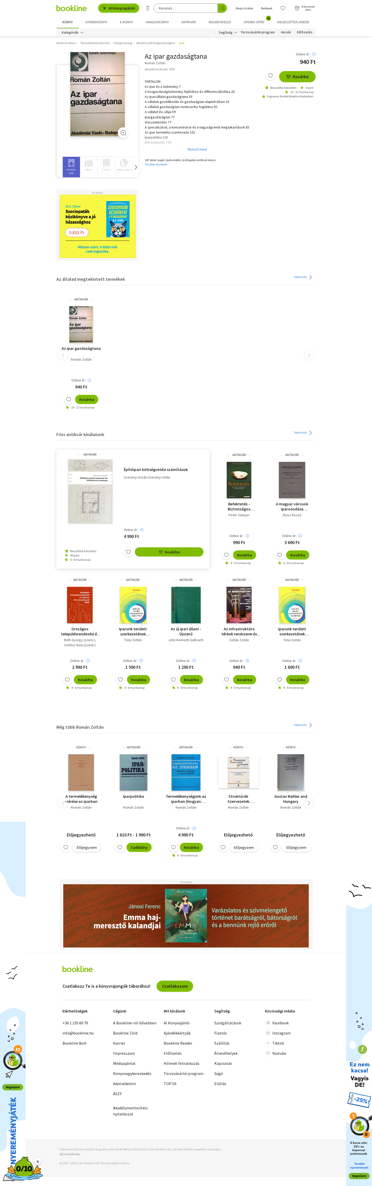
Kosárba (300, 76)
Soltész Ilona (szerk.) (80, 645)
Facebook (280, 1022)
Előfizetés (305, 32)
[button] (136, 167)
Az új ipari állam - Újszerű (186, 631)
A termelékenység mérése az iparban (81, 799)
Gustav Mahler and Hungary (290, 799)
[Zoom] (123, 132)
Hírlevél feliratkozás (181, 1063)
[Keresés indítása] (222, 8)
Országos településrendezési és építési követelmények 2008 (80, 631)
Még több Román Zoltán (80, 727)
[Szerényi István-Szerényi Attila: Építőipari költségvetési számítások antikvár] (90, 491)
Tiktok (278, 1043)
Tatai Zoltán (133, 640)
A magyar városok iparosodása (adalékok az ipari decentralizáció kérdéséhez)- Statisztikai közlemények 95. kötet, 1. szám (292, 506)
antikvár (81, 299)
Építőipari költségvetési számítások (156, 469)
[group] (71, 167)
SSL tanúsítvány (69, 1154)
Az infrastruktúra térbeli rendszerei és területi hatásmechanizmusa (239, 631)
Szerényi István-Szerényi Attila (147, 477)
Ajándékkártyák (177, 1033)
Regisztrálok (244, 8)
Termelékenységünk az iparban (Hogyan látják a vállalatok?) (186, 799)
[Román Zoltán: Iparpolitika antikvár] (133, 772)
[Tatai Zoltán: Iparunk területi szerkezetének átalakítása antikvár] (133, 605)
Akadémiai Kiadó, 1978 (160, 69)
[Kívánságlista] (282, 8)
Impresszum (124, 1053)
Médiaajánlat (124, 1063)
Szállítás (222, 1043)
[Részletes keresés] (147, 8)
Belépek (266, 8)
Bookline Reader (178, 1043)
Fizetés (220, 1033)
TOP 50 (170, 1083)
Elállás (220, 1083)
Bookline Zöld (125, 1033)
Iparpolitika (133, 796)
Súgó (218, 1073)
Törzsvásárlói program (258, 32)
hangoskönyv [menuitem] (157, 22)
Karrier (119, 1043)
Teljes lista (300, 277)
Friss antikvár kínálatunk (80, 434)
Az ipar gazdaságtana (81, 348)
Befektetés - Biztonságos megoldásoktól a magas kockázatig (239, 506)
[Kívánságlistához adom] (270, 75)
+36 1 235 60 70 (75, 1022)
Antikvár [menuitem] (188, 22)
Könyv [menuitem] (68, 22)
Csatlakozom (175, 986)
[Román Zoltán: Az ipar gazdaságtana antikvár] (97, 94)
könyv (81, 747)
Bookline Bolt (75, 1043)
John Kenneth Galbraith (185, 640)
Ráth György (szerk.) (79, 640)
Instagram (281, 1033)
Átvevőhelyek (226, 1053)
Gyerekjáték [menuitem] (257, 20)
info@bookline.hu (78, 1033)
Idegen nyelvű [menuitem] (220, 22)
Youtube (279, 1053)
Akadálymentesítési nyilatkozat (130, 1110)
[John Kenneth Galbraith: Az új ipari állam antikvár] (186, 605)
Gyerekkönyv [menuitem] (96, 22)
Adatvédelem (124, 1083)
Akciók (286, 32)
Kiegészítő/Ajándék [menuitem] (293, 22)
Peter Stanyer (239, 515)
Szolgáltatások (227, 1022)
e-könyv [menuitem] (126, 22)
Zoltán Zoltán (239, 640)
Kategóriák (70, 32)
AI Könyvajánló (122, 8)
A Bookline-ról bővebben (134, 1022)
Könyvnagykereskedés (132, 1073)
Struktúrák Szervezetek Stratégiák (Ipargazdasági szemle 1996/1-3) (238, 799)
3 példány (139, 847)
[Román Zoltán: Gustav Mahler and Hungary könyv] (291, 772)
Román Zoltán (81, 359)
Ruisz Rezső (292, 515)
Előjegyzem (87, 847)
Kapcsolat (223, 1063)
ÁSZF (117, 1093)
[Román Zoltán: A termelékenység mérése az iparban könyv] (81, 772)
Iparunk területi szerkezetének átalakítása (133, 631)
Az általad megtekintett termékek (90, 279)
